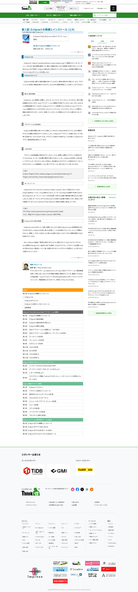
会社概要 (74, 505)
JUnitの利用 (33, 347)
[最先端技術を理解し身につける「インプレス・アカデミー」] (108, 576)
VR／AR (38, 540)
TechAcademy (112, 543)
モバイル (64, 536)
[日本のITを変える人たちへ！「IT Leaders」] (76, 570)
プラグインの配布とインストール (40, 391)
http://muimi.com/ (45, 267)
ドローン (83, 3)
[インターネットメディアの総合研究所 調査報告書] (108, 564)
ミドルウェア (78, 527)
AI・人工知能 (27, 22)
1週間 (102, 41)
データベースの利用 (36, 336)
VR (72, 22)
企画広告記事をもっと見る (104, 313)
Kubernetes (36, 22)
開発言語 (51, 532)
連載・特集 (26, 20)
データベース (26, 532)
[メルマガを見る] (72, 489)
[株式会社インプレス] (35, 573)
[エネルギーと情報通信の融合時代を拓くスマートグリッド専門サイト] (92, 570)
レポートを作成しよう (36, 372)
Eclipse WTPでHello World (38, 427)
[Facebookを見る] (77, 489)
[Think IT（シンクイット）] (31, 494)
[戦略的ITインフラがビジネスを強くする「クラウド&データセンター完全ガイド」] (60, 564)
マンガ (77, 22)
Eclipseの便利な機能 (36, 326)
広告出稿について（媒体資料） (56, 502)
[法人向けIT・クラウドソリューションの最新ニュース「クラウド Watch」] (60, 570)
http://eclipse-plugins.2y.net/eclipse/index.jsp (52, 174)
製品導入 (67, 2)
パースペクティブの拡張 (37, 412)
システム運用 (26, 543)
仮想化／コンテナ (80, 20)
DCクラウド (94, 1)
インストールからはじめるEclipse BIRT (42, 365)
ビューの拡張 (33, 405)
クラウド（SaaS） (40, 536)
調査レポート (93, 533)
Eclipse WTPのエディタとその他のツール (42, 434)
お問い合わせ (75, 502)
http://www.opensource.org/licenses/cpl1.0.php (45, 211)
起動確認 (28, 307)
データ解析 (51, 536)
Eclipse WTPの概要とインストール (40, 423)
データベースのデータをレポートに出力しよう (44, 369)
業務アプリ (25, 536)
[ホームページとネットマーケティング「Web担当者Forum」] (92, 564)
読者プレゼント (74, 8)
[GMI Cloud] (58, 471)
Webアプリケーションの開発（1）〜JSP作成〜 (44, 329)
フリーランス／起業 (53, 547)
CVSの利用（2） (34, 357)
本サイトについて (31, 502)
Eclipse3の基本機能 (36, 319)
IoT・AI (88, 1)
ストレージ (61, 20)
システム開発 (102, 20)
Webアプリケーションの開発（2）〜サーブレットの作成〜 (48, 333)
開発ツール (65, 532)
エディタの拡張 (34, 408)
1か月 (112, 41)
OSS (24, 540)
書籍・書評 (111, 530)
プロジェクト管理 (79, 540)
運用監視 (51, 543)
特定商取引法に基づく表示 (56, 505)
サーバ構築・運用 (94, 540)
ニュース (111, 523)
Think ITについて (89, 8)
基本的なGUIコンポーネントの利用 (41, 394)
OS (110, 20)
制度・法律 (25, 551)
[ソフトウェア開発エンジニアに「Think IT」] (76, 564)
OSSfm (95, 22)
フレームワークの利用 (36, 340)
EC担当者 (84, 1)
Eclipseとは (29, 297)
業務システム (93, 527)
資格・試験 (25, 547)
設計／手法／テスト (40, 532)
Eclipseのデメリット (31, 300)
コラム (110, 540)
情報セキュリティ (94, 536)
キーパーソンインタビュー (96, 530)
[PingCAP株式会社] (33, 471)
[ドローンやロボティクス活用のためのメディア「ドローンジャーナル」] (92, 576)
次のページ (80, 52)
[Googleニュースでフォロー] (87, 489)
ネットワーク (51, 20)
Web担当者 (78, 1)
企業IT (55, 2)
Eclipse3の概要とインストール (39, 315)
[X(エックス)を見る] (82, 489)
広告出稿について (102, 8)
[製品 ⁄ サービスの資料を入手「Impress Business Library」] (60, 576)
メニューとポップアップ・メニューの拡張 (42, 401)
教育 (76, 547)
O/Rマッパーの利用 (36, 343)
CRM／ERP (78, 536)
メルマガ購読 (49, 8)
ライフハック (65, 547)
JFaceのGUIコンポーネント (38, 398)
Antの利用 (33, 350)
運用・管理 (64, 540)
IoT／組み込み (91, 20)
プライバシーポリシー (32, 505)
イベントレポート (55, 22)
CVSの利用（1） (34, 354)
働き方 (76, 543)
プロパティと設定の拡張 (37, 415)
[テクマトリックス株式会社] (85, 469)
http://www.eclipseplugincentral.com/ (48, 177)
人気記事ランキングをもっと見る (103, 121)
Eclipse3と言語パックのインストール (37, 304)
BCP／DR (38, 543)
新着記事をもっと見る (103, 186)
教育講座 (88, 3)
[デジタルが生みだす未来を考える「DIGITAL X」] (76, 576)
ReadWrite (111, 546)
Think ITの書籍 (86, 22)
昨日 (92, 41)
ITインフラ (34, 20)
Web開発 (77, 532)
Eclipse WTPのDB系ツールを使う (40, 430)
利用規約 (97, 502)
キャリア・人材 (39, 547)
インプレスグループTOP (101, 505)
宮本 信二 (40, 49)
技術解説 (111, 527)
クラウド (69, 20)
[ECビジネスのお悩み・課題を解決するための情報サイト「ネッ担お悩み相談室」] (60, 582)
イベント (111, 536)
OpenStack (45, 22)
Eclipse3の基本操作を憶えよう (40, 322)
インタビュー (65, 22)
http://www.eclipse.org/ (56, 63)
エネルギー (78, 3)
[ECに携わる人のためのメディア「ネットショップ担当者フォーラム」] (108, 570)
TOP (24, 32)
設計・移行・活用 (30, 32)
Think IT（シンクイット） (31, 8)
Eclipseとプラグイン (36, 387)
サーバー (42, 20)
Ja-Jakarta (48, 270)
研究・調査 (100, 1)
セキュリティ (65, 543)
